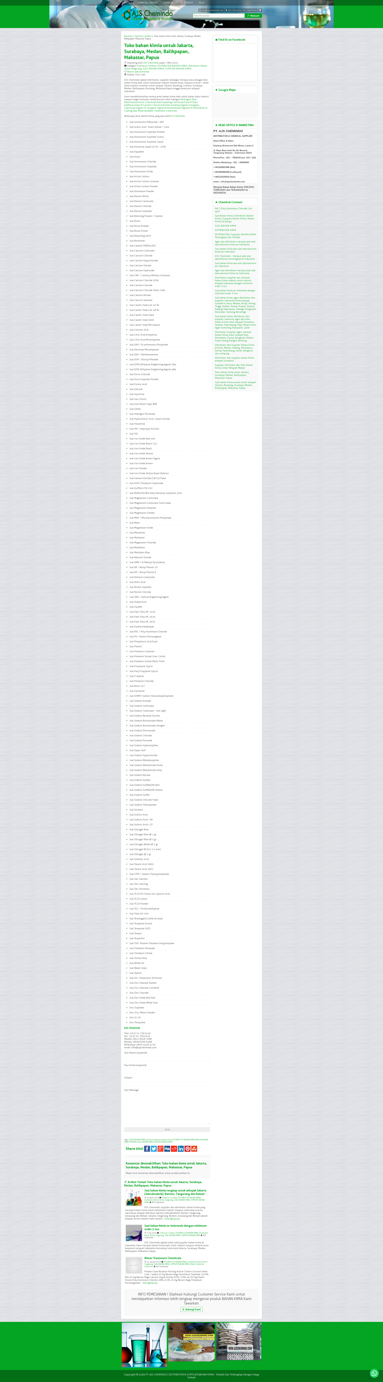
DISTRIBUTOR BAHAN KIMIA (172, 65)
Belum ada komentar (138, 71)
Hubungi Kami (191, 1309)
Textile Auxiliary (171, 105)
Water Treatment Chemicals (162, 110)
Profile (128, 2)
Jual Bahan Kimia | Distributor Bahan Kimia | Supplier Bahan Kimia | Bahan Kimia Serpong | (234, 218)
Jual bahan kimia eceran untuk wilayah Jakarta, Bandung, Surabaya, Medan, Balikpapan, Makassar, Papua (235, 385)
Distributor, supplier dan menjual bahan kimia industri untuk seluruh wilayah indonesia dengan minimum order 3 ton (234, 282)
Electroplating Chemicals (170, 102)
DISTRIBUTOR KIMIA (225, 230)
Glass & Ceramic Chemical (148, 105)
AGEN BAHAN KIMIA (137, 1140)
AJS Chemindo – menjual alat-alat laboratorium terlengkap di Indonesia (235, 257)
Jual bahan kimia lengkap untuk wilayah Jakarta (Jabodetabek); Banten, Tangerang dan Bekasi (175, 1192)
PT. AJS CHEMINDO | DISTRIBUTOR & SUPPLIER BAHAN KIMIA (180, 1374)
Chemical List (171, 2)
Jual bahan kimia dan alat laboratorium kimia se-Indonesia (235, 250)
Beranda (128, 36)
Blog (202, 2)
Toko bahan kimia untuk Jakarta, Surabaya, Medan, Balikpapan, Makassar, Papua (159, 51)
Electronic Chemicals (145, 102)
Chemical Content (148, 2)
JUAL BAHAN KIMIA (153, 68)
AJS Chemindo (151, 62)
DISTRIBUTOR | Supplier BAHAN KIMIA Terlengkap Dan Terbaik (235, 236)
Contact (188, 2)
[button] (374, 1373)
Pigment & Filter (190, 107)
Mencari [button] (253, 15)
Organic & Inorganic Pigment (151, 107)
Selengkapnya (172, 1218)
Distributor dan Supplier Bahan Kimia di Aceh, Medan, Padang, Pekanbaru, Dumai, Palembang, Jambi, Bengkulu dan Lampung (234, 349)
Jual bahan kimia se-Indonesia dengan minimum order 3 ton (235, 292)
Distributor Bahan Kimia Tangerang (158, 1200)
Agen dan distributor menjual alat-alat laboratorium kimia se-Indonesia (235, 243)
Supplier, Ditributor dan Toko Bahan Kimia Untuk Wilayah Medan (234, 366)
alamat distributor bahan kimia (159, 1140)
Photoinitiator (174, 107)
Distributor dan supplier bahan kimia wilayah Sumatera (234, 359)
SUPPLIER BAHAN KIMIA (178, 68)
